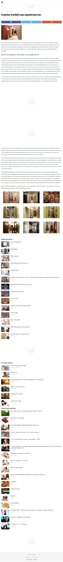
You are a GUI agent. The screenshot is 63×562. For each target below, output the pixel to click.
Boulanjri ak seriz (15, 489)
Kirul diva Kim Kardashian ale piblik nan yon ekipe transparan (28, 474)
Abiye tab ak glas (15, 320)
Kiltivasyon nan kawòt (17, 394)
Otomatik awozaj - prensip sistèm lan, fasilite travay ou (26, 411)
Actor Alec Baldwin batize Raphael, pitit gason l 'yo (25, 425)
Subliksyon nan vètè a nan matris (20, 453)
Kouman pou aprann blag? (18, 365)
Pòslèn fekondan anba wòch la (19, 263)
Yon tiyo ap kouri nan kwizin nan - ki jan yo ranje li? (25, 432)
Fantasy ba (14, 372)
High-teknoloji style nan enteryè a (20, 327)
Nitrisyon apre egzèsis (17, 467)
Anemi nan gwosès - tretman (19, 460)
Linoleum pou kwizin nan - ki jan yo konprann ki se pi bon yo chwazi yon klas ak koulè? (35, 277)
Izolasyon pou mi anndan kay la (20, 334)
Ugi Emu (13, 496)
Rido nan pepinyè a (16, 242)
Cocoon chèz (14, 298)
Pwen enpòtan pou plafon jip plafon (21, 305)
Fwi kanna (13, 482)
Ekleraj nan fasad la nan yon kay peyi (21, 284)
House (2, 11)
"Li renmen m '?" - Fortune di (19, 524)
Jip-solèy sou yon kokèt (17, 418)
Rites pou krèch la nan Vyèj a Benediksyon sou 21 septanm (27, 380)
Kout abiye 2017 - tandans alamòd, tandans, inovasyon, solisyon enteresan (32, 510)
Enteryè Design (8, 11)
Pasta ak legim (15, 503)
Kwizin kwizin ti (15, 256)
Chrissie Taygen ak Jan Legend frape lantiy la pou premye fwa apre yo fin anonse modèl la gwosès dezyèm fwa (36, 447)
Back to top (31, 554)
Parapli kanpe (14, 270)
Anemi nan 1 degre (16, 401)
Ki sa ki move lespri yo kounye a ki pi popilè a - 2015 (25, 439)
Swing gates (14, 249)
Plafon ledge (14, 313)
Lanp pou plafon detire (17, 291)
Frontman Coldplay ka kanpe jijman (21, 517)
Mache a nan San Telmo (18, 387)
